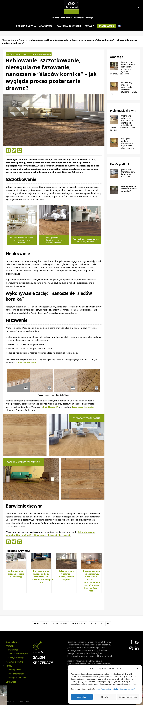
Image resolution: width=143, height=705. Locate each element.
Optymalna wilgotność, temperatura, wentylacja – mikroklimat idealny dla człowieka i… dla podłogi (122, 122)
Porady (89, 26)
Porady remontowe (17, 674)
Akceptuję (81, 697)
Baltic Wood (106, 26)
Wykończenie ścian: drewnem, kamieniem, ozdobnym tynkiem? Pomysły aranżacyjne (123, 68)
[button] (137, 668)
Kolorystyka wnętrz (16, 657)
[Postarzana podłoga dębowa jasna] (22, 220)
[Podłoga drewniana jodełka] (86, 221)
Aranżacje (45, 26)
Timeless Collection (26, 362)
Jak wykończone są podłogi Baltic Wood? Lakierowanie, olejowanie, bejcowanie (50, 534)
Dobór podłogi (13, 54)
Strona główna (26, 26)
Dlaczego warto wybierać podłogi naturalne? (129, 188)
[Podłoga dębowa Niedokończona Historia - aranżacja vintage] (54, 220)
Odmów (105, 697)
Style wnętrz (13, 650)
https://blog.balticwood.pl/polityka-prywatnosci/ (115, 689)
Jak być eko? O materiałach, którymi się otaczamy (128, 173)
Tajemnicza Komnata (83, 406)
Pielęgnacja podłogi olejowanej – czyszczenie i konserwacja (127, 143)
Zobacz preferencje (128, 697)
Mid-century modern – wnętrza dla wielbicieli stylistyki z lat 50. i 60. (123, 88)
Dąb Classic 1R (50, 406)
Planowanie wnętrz (69, 26)
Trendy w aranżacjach (40, 54)
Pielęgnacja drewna (123, 110)
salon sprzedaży (43, 657)
